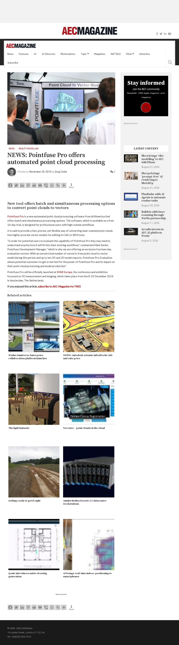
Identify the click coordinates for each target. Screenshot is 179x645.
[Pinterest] (28, 185)
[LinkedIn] (165, 34)
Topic (84, 53)
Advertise (144, 53)
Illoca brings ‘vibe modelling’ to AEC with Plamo (152, 159)
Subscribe (13, 62)
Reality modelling (29, 148)
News (10, 53)
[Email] (40, 185)
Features (23, 53)
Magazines (99, 53)
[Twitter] (161, 34)
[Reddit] (34, 185)
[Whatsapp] (52, 185)
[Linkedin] (22, 185)
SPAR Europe (64, 272)
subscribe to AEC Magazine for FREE (59, 286)
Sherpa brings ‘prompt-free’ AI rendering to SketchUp (152, 178)
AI (35, 53)
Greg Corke (61, 171)
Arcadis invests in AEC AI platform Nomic (152, 233)
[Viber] (46, 185)
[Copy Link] (57, 185)
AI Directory (48, 53)
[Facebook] (157, 34)
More (129, 53)
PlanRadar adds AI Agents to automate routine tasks (153, 197)
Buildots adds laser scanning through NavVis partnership (153, 215)
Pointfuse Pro (15, 216)
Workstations (67, 53)
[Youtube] (169, 34)
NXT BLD (116, 53)
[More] (63, 185)
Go (146, 107)
